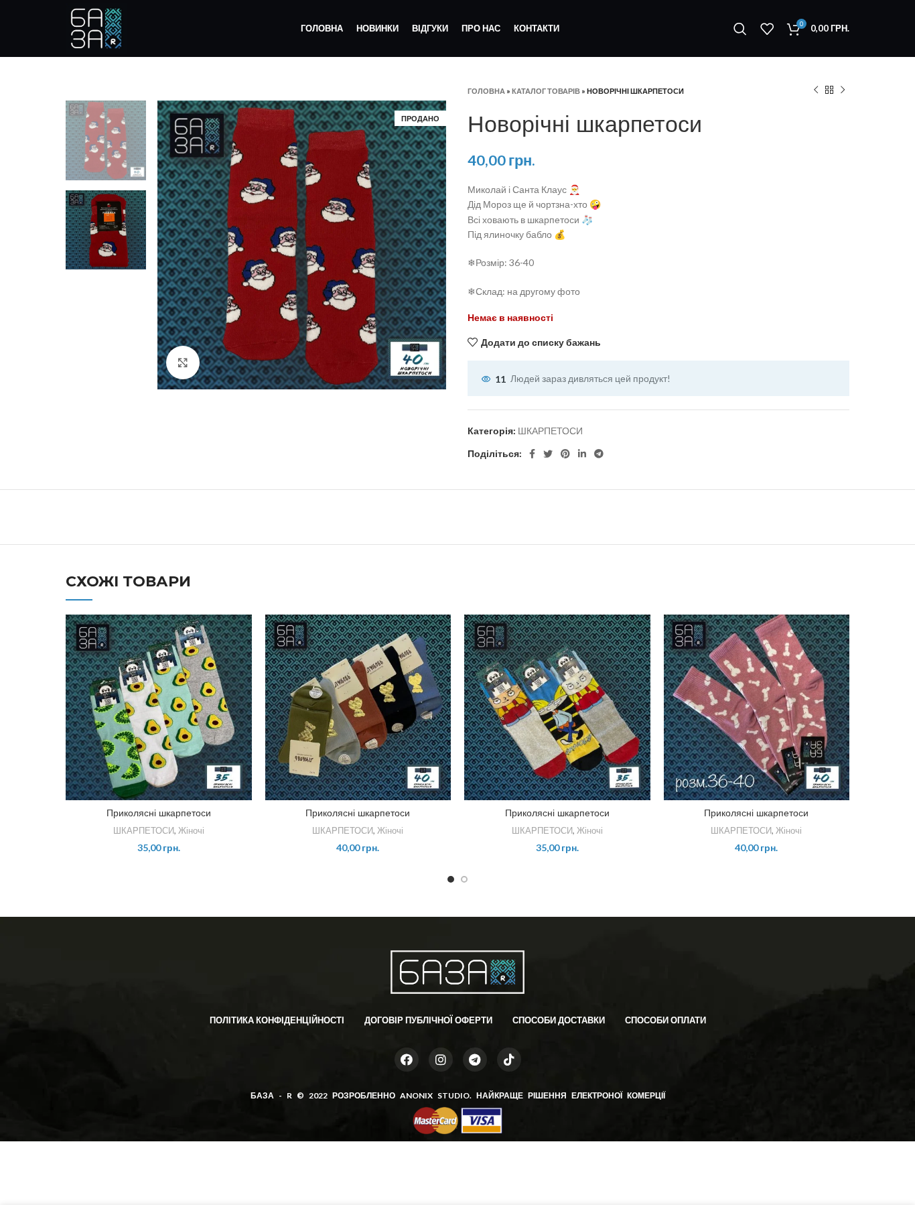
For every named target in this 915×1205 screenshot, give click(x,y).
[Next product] (842, 90)
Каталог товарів (546, 90)
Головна (486, 90)
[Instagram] (441, 1060)
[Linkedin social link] (582, 453)
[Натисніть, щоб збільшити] (183, 362)
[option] (106, 140)
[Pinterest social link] (565, 453)
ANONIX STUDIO (435, 1095)
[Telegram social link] (599, 453)
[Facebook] (407, 1060)
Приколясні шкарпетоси (159, 813)
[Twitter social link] (548, 453)
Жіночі (191, 830)
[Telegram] (475, 1060)
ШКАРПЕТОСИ (550, 430)
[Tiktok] (509, 1060)
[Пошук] (740, 28)
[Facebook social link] (532, 453)
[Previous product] (816, 90)
